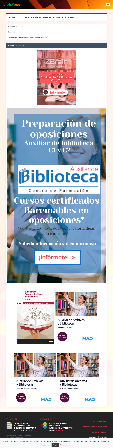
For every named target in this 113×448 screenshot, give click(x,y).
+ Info (30, 430)
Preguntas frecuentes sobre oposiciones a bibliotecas (28, 37)
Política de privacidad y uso (95, 427)
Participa (60, 430)
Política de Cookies (99, 432)
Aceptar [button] (55, 445)
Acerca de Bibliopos (15, 26)
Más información (66, 445)
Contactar (12, 32)
